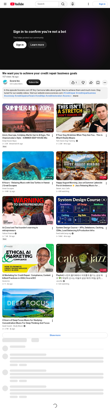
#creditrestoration (54, 96)
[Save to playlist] (98, 82)
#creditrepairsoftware (25, 96)
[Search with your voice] (72, 4)
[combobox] (48, 4)
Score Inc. (15, 81)
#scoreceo (67, 96)
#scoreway (9, 96)
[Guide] (5, 4)
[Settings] (88, 4)
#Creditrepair (69, 93)
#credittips (40, 96)
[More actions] (105, 82)
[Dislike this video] (83, 82)
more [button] (75, 96)
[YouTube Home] (17, 4)
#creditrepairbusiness (86, 93)
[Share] (91, 82)
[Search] (62, 4)
